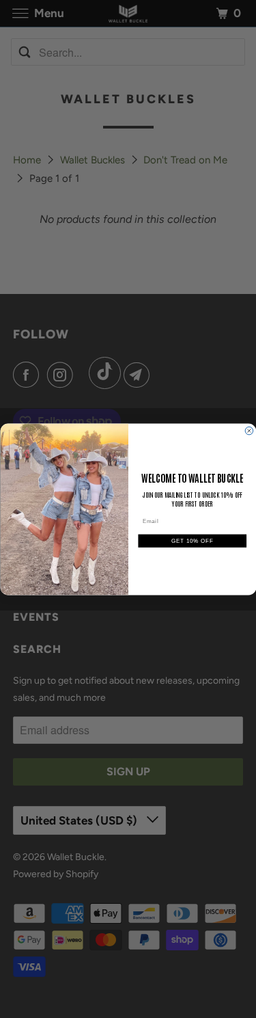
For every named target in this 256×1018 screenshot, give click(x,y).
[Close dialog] (249, 431)
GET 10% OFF (192, 541)
